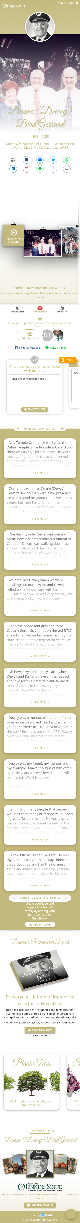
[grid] (40, 245)
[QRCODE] (13, 160)
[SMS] (40, 169)
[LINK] (67, 169)
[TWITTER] (53, 160)
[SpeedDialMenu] (71, 1214)
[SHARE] (53, 169)
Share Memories (42, 1205)
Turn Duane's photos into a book (40, 288)
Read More (40, 473)
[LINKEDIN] (13, 169)
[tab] (18, 309)
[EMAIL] (26, 169)
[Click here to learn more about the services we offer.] (40, 1188)
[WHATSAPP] (67, 160)
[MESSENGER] (40, 160)
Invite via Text (57, 347)
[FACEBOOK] (26, 160)
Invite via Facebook (29, 347)
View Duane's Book (40, 1029)
